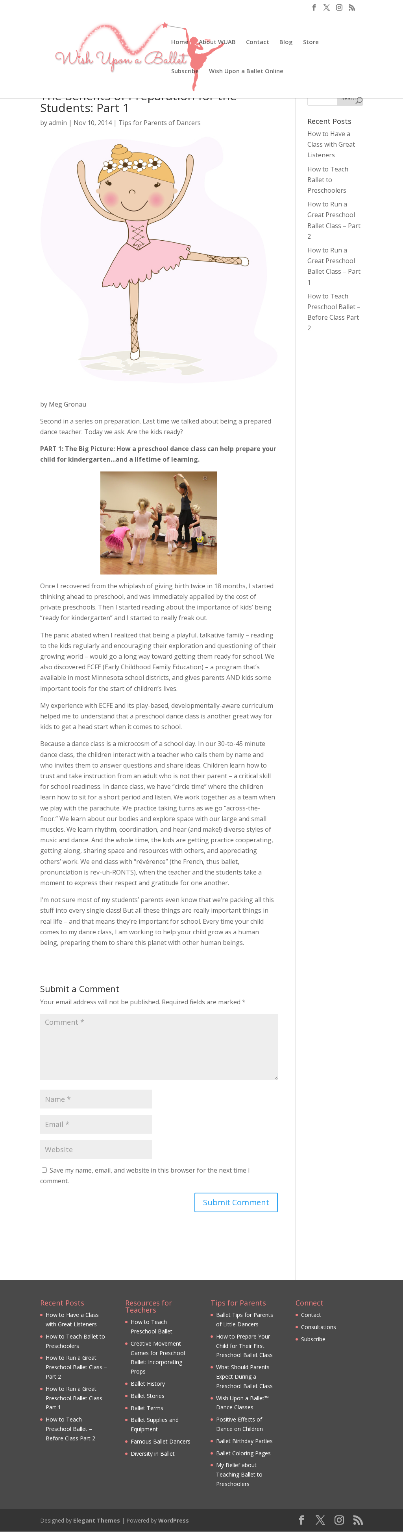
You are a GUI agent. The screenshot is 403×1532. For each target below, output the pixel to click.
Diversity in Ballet (153, 1453)
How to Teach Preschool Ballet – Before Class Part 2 (70, 1429)
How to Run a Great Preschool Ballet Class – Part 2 (76, 1367)
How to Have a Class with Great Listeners (331, 144)
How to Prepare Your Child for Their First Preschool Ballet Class (244, 1346)
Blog (286, 42)
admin (58, 122)
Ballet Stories (148, 1395)
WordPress (173, 1520)
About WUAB (217, 42)
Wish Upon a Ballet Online (246, 71)
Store (311, 42)
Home (180, 42)
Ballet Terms (147, 1408)
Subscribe (185, 71)
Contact (257, 42)
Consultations (318, 1327)
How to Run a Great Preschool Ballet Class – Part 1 (76, 1398)
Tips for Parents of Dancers (159, 122)
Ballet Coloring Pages (243, 1453)
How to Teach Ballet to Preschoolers (327, 180)
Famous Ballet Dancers (160, 1441)
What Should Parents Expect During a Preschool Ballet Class (244, 1376)
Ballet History (148, 1383)
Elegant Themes (96, 1520)
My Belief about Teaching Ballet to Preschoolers (239, 1474)
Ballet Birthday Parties (244, 1441)
